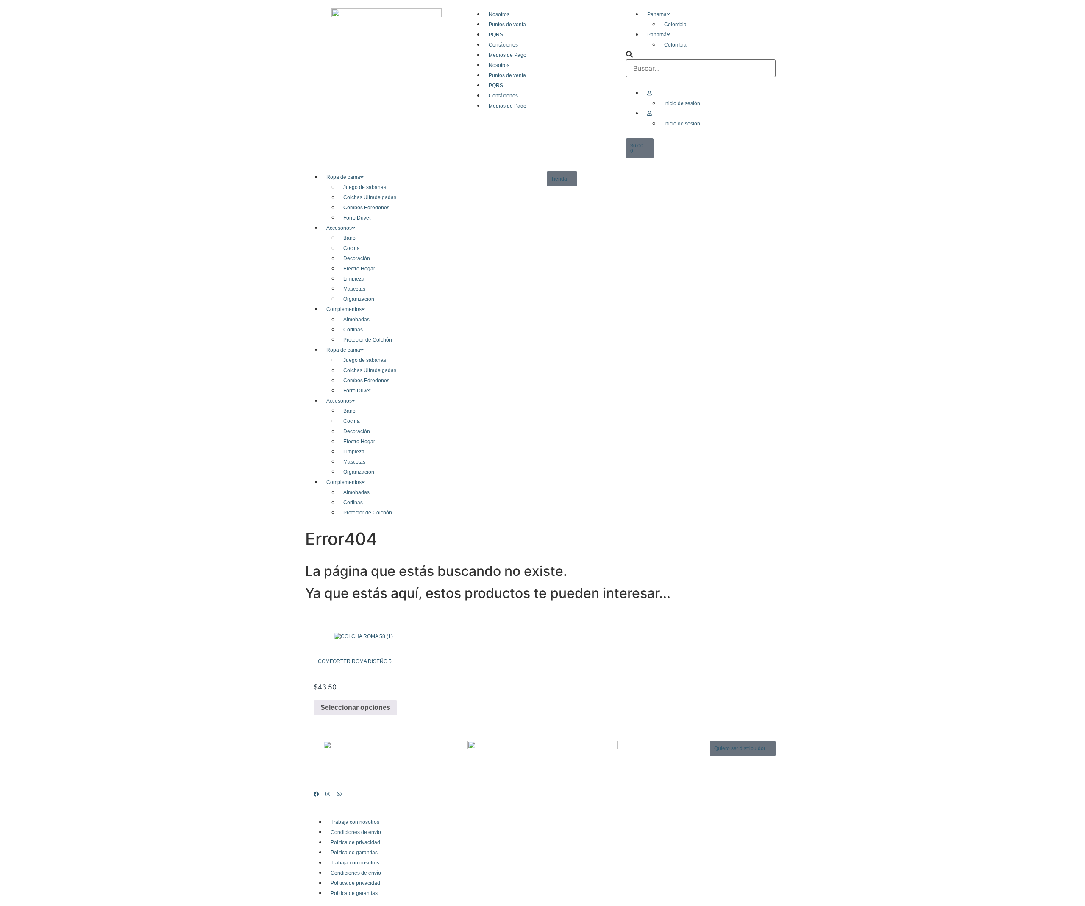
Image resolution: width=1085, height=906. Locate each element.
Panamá (657, 14)
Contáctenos (503, 45)
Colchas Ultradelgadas (369, 197)
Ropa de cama (343, 177)
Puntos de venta (507, 25)
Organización (358, 299)
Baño (349, 238)
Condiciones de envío (356, 832)
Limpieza (353, 279)
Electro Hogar (359, 269)
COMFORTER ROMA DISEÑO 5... (356, 661)
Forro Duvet (356, 218)
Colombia (675, 25)
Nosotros (499, 14)
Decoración (356, 258)
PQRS (496, 35)
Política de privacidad (355, 842)
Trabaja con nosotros (355, 822)
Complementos (344, 309)
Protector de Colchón (367, 340)
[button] (701, 54)
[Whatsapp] (337, 794)
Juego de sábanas (364, 187)
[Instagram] (325, 794)
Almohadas (356, 319)
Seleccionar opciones (355, 707)
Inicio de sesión (682, 103)
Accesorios (339, 228)
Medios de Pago (507, 55)
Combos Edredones (366, 208)
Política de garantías (354, 853)
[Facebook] (314, 794)
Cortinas (353, 330)
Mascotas (354, 289)
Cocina (351, 248)
